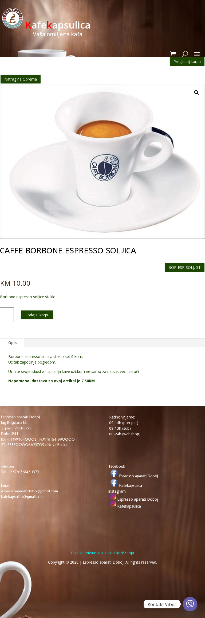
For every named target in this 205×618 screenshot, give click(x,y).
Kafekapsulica (130, 485)
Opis (12, 342)
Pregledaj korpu (187, 61)
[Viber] (190, 604)
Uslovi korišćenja (119, 552)
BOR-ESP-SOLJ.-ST (184, 267)
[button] (196, 92)
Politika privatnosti (87, 552)
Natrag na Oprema (20, 79)
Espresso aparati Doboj (138, 475)
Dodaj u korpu (37, 314)
